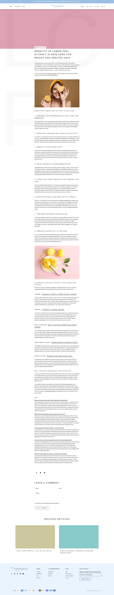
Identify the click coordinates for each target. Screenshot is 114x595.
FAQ (66, 571)
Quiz (23, 7)
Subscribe (85, 579)
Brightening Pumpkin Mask (65, 342)
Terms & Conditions (69, 575)
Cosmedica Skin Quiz (50, 391)
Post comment (42, 507)
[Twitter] (14, 574)
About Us (17, 6)
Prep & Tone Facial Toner (64, 294)
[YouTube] (23, 574)
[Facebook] (11, 574)
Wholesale (38, 577)
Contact (67, 577)
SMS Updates (51, 571)
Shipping (50, 573)
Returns (50, 575)
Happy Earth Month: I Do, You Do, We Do (34, 551)
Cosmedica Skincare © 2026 (94, 590)
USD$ (82, 6)
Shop (11, 6)
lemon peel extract (51, 73)
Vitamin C (46, 294)
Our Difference (39, 573)
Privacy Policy (68, 573)
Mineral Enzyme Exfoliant (60, 356)
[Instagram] (17, 574)
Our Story (38, 571)
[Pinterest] (20, 574)
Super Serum (58, 309)
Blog (37, 575)
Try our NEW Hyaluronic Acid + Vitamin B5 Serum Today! (57, 1)
